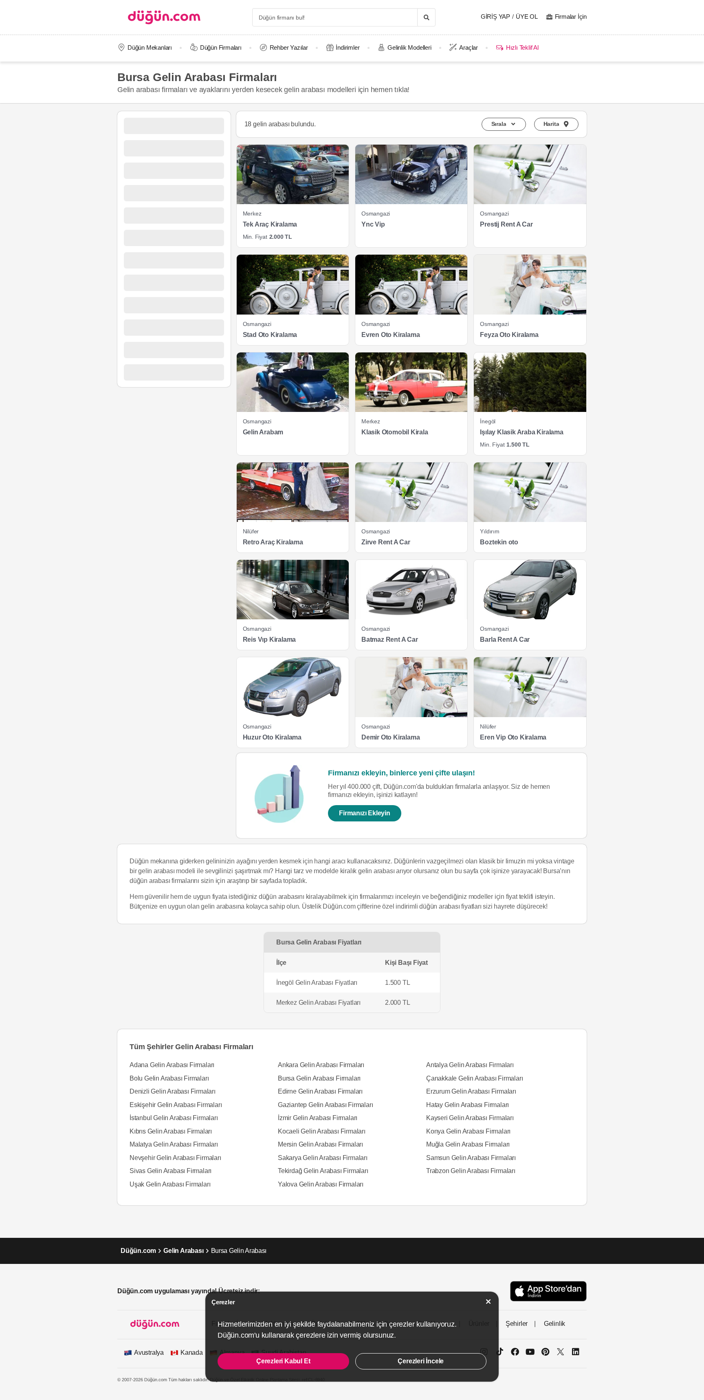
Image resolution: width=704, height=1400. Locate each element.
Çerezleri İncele (421, 1361)
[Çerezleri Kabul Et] (488, 1301)
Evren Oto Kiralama (390, 334)
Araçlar (468, 47)
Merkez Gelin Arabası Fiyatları (318, 1002)
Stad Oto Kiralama (270, 334)
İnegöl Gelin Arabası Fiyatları (316, 982)
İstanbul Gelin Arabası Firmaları (174, 1117)
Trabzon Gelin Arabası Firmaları (470, 1170)
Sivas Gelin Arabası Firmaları (170, 1170)
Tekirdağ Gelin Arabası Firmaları (323, 1170)
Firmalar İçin (571, 16)
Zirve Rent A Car (385, 542)
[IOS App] (548, 1291)
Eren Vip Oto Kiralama (513, 737)
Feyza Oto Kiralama (509, 334)
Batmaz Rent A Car (389, 639)
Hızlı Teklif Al (522, 47)
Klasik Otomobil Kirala (394, 432)
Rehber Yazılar (289, 47)
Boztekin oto (499, 542)
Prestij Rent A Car (506, 224)
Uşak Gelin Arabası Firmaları (170, 1184)
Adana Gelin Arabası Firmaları (172, 1064)
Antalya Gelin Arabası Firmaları (470, 1064)
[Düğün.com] (164, 17)
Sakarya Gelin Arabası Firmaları (322, 1157)
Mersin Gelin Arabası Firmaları (320, 1144)
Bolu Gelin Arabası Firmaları (169, 1078)
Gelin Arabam (263, 432)
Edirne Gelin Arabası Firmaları (320, 1091)
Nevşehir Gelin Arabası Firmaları (175, 1157)
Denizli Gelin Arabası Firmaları (173, 1091)
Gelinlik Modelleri (409, 47)
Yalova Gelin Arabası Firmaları (320, 1184)
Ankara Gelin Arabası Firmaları (321, 1064)
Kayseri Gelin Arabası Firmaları (470, 1117)
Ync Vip (373, 224)
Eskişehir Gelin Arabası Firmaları (176, 1104)
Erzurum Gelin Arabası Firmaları (471, 1091)
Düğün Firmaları (221, 47)
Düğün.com (138, 1250)
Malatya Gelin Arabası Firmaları (174, 1144)
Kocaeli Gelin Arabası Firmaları (321, 1131)
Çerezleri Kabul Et (283, 1361)
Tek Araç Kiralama (270, 224)
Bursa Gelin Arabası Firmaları (319, 1078)
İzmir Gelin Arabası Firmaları (317, 1117)
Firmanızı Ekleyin (364, 813)
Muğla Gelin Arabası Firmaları (468, 1144)
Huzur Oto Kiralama (272, 737)
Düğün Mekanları (150, 47)
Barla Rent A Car (505, 639)
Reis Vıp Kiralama (269, 639)
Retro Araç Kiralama (273, 542)
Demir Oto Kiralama (390, 737)
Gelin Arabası (183, 1250)
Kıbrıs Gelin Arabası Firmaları (171, 1131)
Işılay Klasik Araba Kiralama (521, 432)
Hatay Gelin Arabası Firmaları (467, 1104)
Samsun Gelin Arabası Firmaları (471, 1157)
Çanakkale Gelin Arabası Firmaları (474, 1078)
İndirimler (347, 47)
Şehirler (517, 1323)
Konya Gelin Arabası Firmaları (468, 1131)
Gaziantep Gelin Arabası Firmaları (325, 1104)
